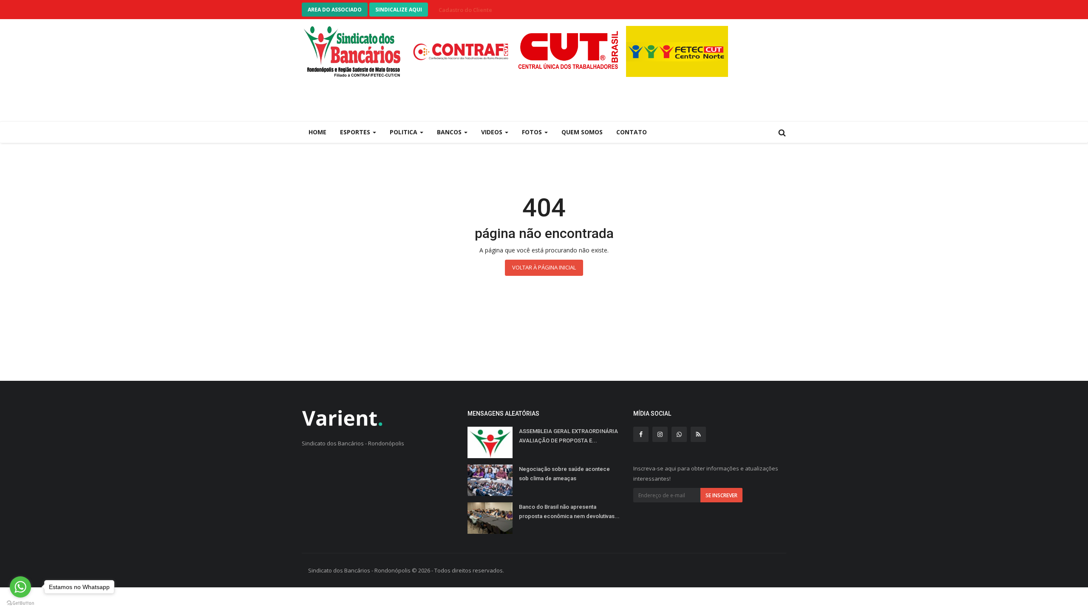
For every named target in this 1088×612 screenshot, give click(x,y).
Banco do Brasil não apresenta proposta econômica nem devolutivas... (569, 511)
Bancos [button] (450, 132)
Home (317, 132)
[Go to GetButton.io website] (20, 603)
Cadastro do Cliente (465, 10)
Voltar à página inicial (544, 267)
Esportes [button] (356, 132)
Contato (631, 132)
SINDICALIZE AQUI (398, 9)
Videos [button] (492, 132)
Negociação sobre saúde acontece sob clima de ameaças (564, 474)
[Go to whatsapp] (20, 587)
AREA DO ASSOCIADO (335, 9)
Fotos (533, 132)
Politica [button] (404, 132)
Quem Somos (582, 132)
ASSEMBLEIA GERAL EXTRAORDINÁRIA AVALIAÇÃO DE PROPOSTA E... (568, 436)
